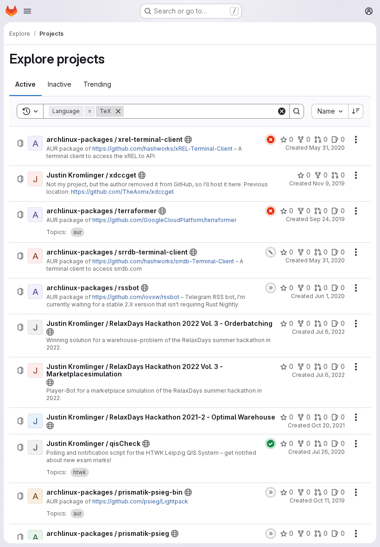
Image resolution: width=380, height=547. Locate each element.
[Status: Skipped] (270, 287)
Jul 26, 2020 (328, 451)
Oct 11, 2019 (329, 500)
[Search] (296, 111)
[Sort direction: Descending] (355, 111)
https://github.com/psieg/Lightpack (140, 501)
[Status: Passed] (270, 443)
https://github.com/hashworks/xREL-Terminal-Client (162, 148)
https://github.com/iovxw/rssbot (135, 296)
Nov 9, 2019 (329, 183)
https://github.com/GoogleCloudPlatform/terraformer (164, 219)
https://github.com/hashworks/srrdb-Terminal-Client (163, 261)
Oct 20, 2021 (328, 425)
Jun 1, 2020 (330, 296)
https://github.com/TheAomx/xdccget (122, 191)
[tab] (25, 84)
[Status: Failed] (270, 139)
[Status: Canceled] (270, 252)
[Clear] (281, 111)
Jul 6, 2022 (330, 331)
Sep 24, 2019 (327, 219)
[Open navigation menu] (27, 11)
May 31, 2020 (327, 147)
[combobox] (329, 111)
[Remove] (118, 111)
